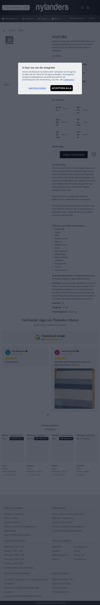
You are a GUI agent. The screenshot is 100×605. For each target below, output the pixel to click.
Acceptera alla (61, 88)
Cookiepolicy (68, 79)
